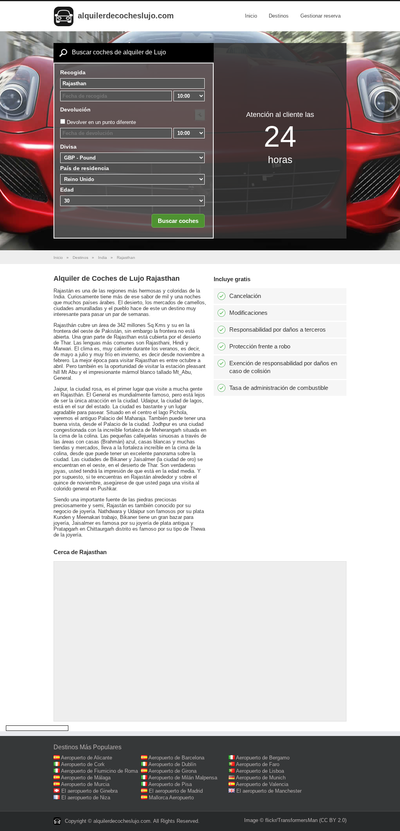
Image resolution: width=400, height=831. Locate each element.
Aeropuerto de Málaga (86, 778)
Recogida (73, 72)
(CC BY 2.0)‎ (332, 820)
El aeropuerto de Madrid (176, 791)
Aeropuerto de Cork (83, 764)
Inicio (251, 16)
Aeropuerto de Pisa (170, 784)
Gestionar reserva (320, 16)
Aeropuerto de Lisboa (260, 771)
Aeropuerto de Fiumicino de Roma (99, 771)
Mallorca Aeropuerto (171, 797)
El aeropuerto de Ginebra (89, 791)
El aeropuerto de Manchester (269, 791)
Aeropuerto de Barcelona (176, 758)
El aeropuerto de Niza (85, 797)
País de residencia (84, 168)
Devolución (75, 109)
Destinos (279, 16)
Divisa (68, 147)
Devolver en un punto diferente (101, 122)
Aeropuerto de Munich (261, 778)
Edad (67, 190)
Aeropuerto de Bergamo (262, 758)
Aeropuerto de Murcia (85, 784)
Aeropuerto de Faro (257, 764)
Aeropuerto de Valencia (262, 784)
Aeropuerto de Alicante (86, 758)
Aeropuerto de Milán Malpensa (182, 778)
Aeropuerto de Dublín (172, 764)
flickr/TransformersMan (291, 820)
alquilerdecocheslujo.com (126, 15)
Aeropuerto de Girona (172, 771)
